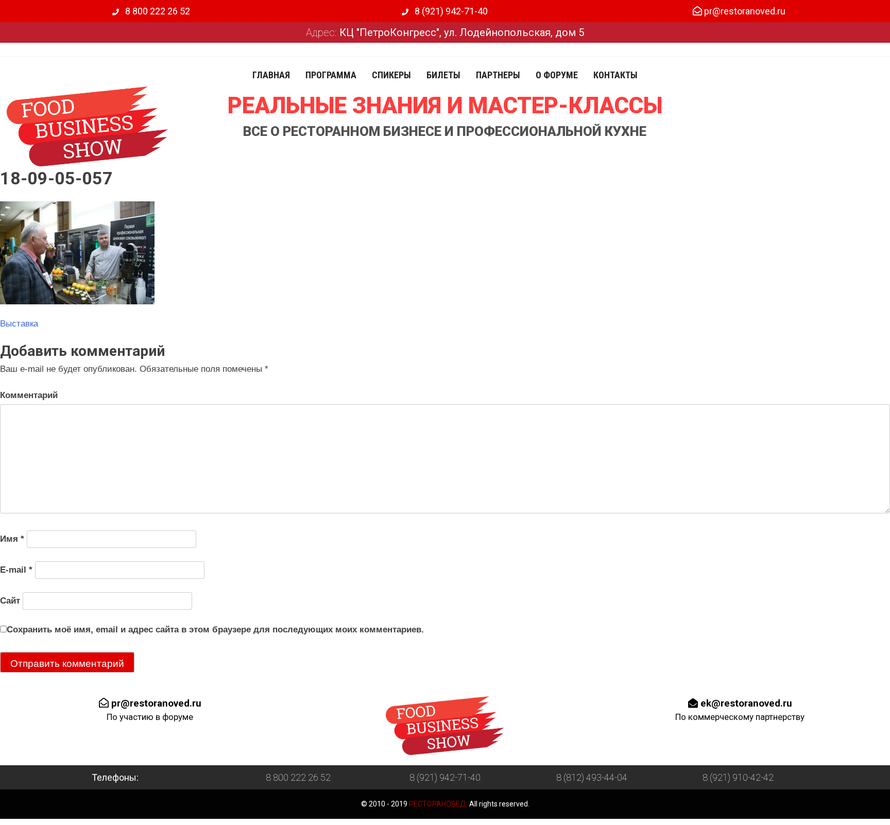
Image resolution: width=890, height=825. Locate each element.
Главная (271, 75)
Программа (330, 75)
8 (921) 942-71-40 (450, 11)
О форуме (557, 75)
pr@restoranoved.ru (743, 11)
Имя (12, 539)
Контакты (615, 75)
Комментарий (29, 395)
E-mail (16, 570)
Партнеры (498, 75)
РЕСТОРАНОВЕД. (437, 804)
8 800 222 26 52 (156, 11)
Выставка (19, 324)
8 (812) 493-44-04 (591, 777)
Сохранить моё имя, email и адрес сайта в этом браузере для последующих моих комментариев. (215, 629)
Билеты (443, 75)
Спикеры (391, 75)
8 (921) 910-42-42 (738, 777)
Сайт (10, 601)
